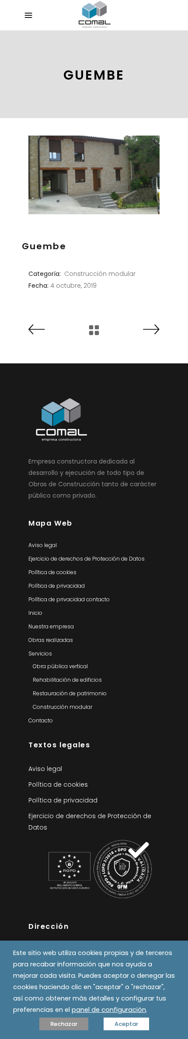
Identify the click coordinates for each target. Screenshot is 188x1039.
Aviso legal (42, 545)
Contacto (40, 720)
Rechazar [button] (63, 1024)
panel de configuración (109, 1009)
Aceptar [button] (126, 1024)
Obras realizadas (50, 640)
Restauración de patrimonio (70, 693)
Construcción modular (100, 273)
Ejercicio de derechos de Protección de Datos (86, 558)
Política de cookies (52, 572)
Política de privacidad (56, 585)
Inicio (35, 613)
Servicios (40, 653)
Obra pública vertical (60, 666)
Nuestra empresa (51, 626)
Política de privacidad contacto (69, 599)
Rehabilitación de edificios (67, 679)
